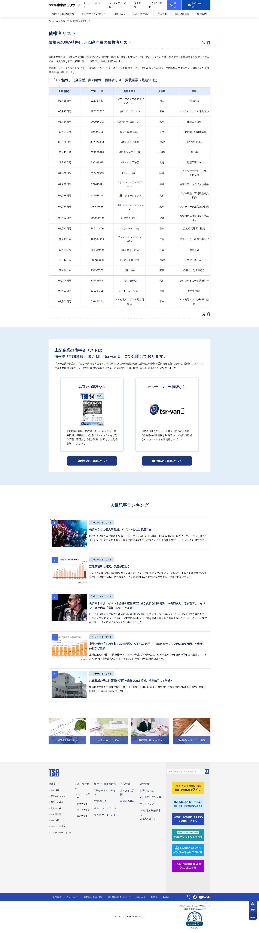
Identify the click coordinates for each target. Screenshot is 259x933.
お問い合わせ (147, 790)
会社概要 (55, 790)
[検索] (207, 771)
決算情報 (55, 820)
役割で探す (82, 816)
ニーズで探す (83, 810)
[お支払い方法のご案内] (109, 730)
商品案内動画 (127, 801)
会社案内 (202, 13)
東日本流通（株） (129, 131)
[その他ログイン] (188, 818)
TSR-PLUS (119, 13)
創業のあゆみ (57, 802)
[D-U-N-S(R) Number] (188, 803)
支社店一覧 (56, 814)
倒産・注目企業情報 (63, 13)
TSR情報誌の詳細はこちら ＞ (92, 460)
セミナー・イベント (105, 814)
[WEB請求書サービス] (67, 730)
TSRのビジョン (58, 796)
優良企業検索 (182, 13)
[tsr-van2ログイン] (188, 787)
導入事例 (162, 13)
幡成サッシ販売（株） (129, 121)
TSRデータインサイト (94, 13)
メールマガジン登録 (150, 796)
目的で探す (82, 804)
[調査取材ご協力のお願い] (150, 730)
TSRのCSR (56, 808)
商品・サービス (141, 13)
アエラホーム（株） (129, 228)
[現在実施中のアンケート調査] (191, 730)
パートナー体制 (58, 826)
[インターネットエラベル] (188, 850)
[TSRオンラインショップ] (188, 834)
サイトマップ (147, 803)
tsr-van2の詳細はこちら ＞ (167, 460)
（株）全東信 (129, 280)
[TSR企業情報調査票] (188, 865)
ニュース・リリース (105, 807)
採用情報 (144, 783)
